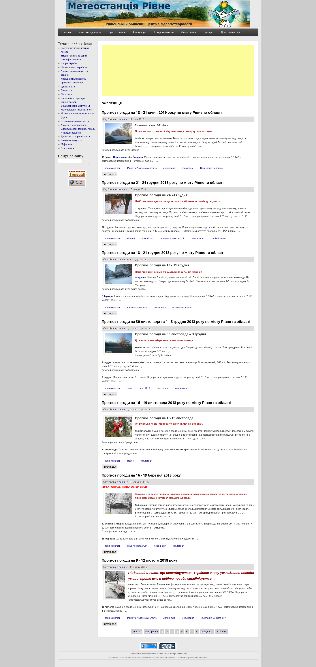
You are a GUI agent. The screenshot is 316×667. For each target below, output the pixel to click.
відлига (131, 238)
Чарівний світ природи (73, 98)
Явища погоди (188, 32)
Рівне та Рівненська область (142, 168)
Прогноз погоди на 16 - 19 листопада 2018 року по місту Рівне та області (166, 402)
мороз (130, 461)
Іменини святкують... (72, 140)
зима (129, 388)
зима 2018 (144, 388)
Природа (208, 32)
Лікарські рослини (71, 132)
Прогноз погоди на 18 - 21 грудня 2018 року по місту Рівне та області (163, 252)
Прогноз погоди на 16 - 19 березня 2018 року (141, 475)
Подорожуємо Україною (74, 67)
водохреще (187, 168)
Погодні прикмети (164, 32)
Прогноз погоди (117, 32)
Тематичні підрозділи (89, 32)
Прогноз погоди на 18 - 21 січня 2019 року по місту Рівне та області (162, 112)
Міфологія (66, 144)
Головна (66, 32)
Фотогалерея (140, 32)
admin (122, 119)
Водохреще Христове (211, 168)
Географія (66, 90)
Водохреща (120, 157)
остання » (221, 631)
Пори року (66, 94)
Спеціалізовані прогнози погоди (78, 129)
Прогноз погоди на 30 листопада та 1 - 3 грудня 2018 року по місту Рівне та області (176, 321)
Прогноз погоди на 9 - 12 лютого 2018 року (139, 560)
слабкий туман (218, 238)
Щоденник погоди (230, 32)
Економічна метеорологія (75, 121)
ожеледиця (169, 168)
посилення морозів (137, 307)
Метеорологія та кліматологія (77, 109)
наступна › (206, 631)
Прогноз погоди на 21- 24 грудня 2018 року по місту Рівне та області (163, 182)
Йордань (138, 157)
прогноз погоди (113, 168)
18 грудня (140, 277)
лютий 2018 (169, 618)
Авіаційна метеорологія (73, 125)
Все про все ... (68, 148)
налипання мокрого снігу (173, 238)
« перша (136, 631)
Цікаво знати (68, 86)
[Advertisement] (178, 70)
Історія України (69, 63)
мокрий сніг (147, 238)
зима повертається (137, 546)
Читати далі (110, 174)
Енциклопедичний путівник (75, 105)
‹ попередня (151, 631)
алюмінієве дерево (182, 307)
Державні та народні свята (75, 136)
